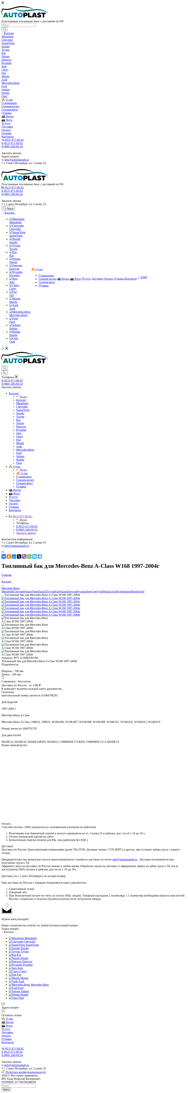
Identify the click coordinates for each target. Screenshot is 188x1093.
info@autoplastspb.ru (16, 159)
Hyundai (81, 591)
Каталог (21, 400)
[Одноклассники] (9, 556)
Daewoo (71, 591)
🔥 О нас (22, 473)
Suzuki (42, 591)
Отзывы (6, 1039)
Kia (56, 591)
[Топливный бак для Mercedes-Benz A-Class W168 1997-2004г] (40, 598)
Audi (114, 591)
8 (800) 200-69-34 (12, 146)
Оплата (6, 1035)
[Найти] (4, 29)
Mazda (107, 591)
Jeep (89, 591)
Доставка (7, 1032)
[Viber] (24, 556)
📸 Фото (6, 1025)
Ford (119, 591)
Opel (141, 591)
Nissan (62, 591)
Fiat (101, 591)
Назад (23, 396)
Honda (135, 591)
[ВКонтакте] (3, 556)
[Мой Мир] (14, 556)
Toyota (50, 591)
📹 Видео (7, 1022)
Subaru (126, 591)
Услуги (5, 1029)
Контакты (7, 1042)
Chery (95, 591)
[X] (19, 556)
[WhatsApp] (29, 556)
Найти (6, 1089)
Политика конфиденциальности (26, 1072)
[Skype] (34, 556)
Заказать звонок (26, 533)
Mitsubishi (7, 591)
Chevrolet (19, 591)
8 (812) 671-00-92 (13, 139)
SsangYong (31, 591)
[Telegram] (39, 556)
